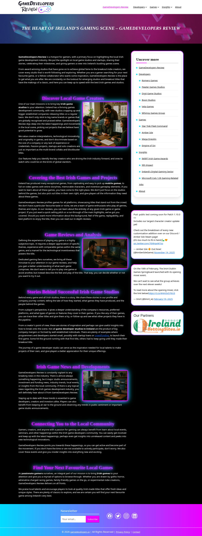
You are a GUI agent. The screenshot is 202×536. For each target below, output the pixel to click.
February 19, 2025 (163, 298)
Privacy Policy (123, 531)
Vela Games (148, 106)
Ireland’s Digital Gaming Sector (157, 171)
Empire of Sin (148, 145)
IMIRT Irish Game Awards (155, 158)
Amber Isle (147, 132)
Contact (136, 531)
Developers (139, 7)
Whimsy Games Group (153, 112)
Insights (166, 7)
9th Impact (147, 165)
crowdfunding (102, 335)
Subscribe (92, 519)
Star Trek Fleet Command (154, 125)
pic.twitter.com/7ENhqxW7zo (148, 243)
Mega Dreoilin (149, 139)
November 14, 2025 (164, 252)
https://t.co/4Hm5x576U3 (161, 293)
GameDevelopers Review (115, 7)
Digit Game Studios (151, 93)
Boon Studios (148, 99)
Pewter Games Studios (153, 86)
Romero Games (150, 80)
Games (153, 7)
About (178, 7)
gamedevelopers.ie (80, 531)
